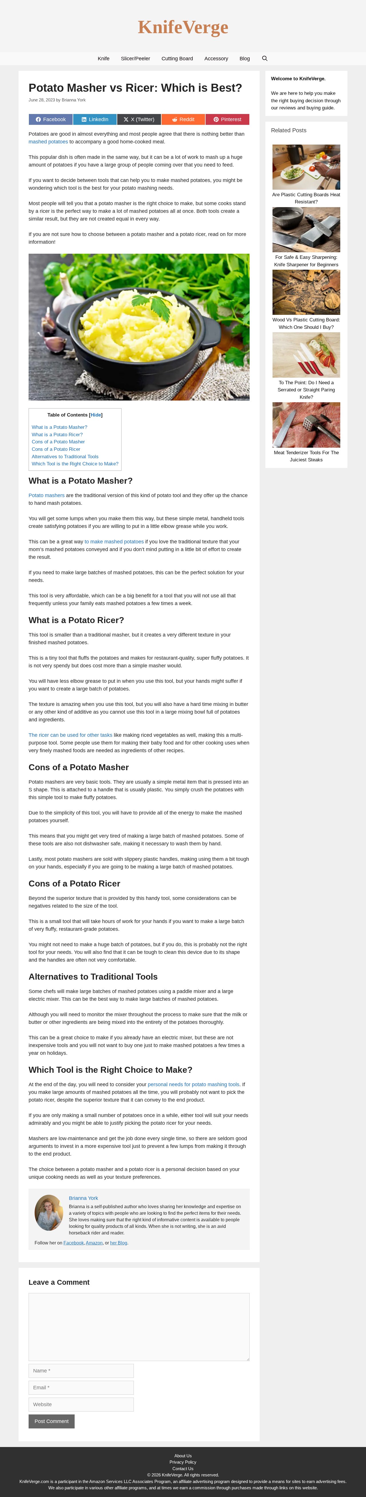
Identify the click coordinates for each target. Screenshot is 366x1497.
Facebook (73, 1242)
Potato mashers (47, 495)
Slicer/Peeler (135, 58)
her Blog (118, 1242)
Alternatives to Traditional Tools (65, 456)
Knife (104, 58)
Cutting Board (177, 58)
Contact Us (183, 1468)
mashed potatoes (48, 142)
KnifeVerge (183, 27)
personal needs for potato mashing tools (193, 1084)
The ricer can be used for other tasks (70, 735)
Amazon (94, 1242)
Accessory (216, 58)
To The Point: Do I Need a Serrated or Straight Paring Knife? (306, 390)
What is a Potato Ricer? (57, 434)
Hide (96, 415)
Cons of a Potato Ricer (56, 449)
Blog (245, 58)
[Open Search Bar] (265, 58)
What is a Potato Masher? (59, 427)
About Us (183, 1455)
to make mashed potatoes (114, 542)
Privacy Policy (183, 1462)
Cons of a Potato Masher (58, 442)
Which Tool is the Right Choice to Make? (75, 464)
